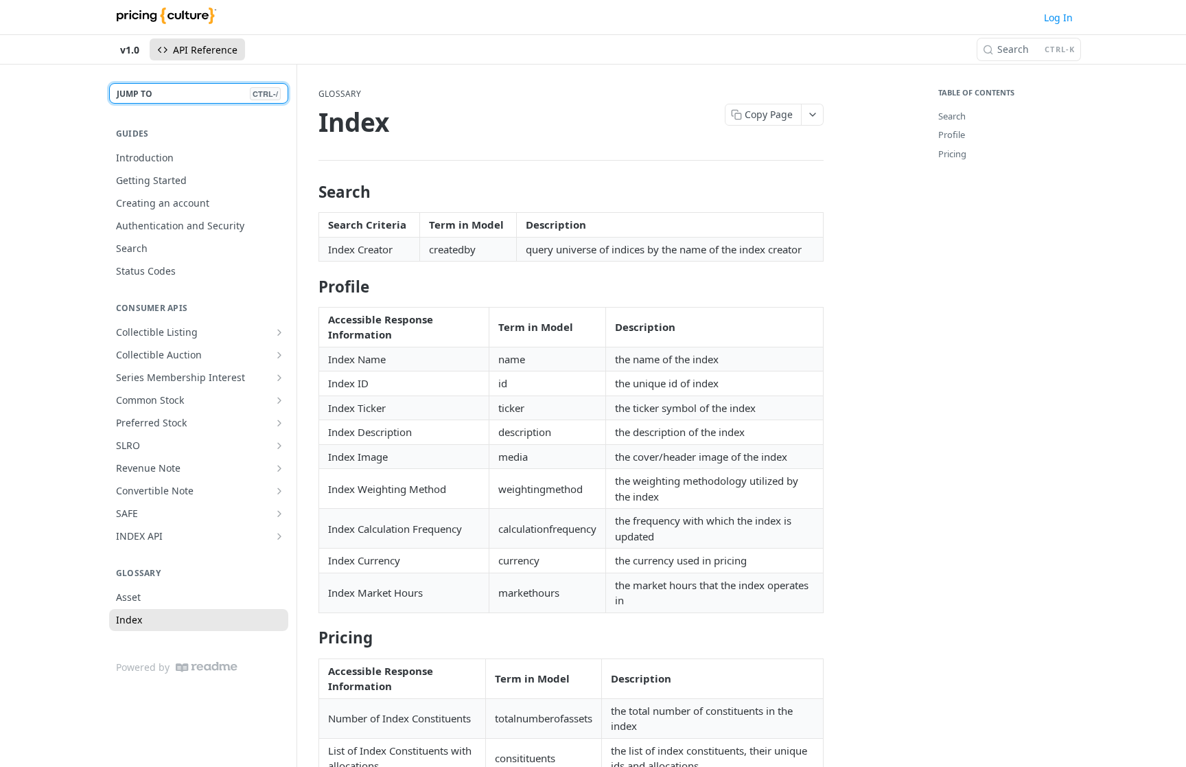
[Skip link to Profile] (309, 287)
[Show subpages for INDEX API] (279, 536)
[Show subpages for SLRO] (279, 445)
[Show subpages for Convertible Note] (279, 490)
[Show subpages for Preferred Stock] (279, 422)
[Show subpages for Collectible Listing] (279, 332)
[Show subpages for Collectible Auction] (279, 355)
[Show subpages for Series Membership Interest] (279, 377)
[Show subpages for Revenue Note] (279, 468)
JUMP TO (197, 94)
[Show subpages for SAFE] (279, 513)
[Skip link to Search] (309, 192)
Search (952, 116)
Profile (951, 134)
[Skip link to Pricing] (309, 638)
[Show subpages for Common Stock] (279, 400)
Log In (1058, 17)
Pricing (952, 154)
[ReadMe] (206, 667)
